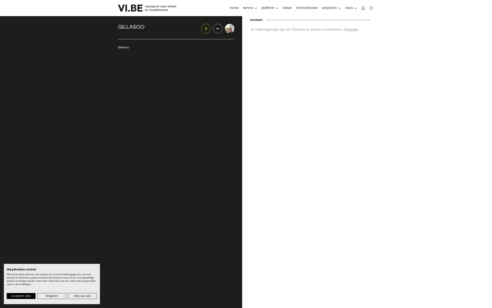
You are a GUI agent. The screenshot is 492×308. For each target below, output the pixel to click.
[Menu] (371, 8)
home (234, 8)
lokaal (287, 8)
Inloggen (351, 29)
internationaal (306, 8)
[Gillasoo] (229, 28)
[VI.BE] (147, 8)
